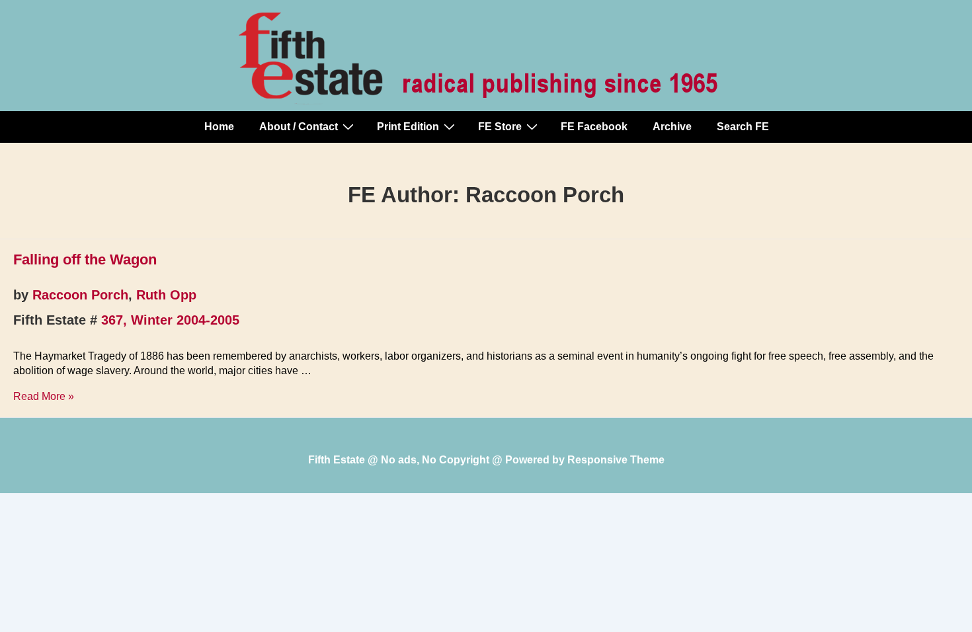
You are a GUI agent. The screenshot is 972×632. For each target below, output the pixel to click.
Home (219, 126)
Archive (672, 126)
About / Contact (298, 126)
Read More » (43, 396)
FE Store (500, 126)
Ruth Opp (166, 295)
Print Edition (408, 126)
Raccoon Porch (80, 295)
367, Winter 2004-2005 (170, 320)
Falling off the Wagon (85, 259)
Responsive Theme (616, 459)
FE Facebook (594, 126)
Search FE (743, 126)
